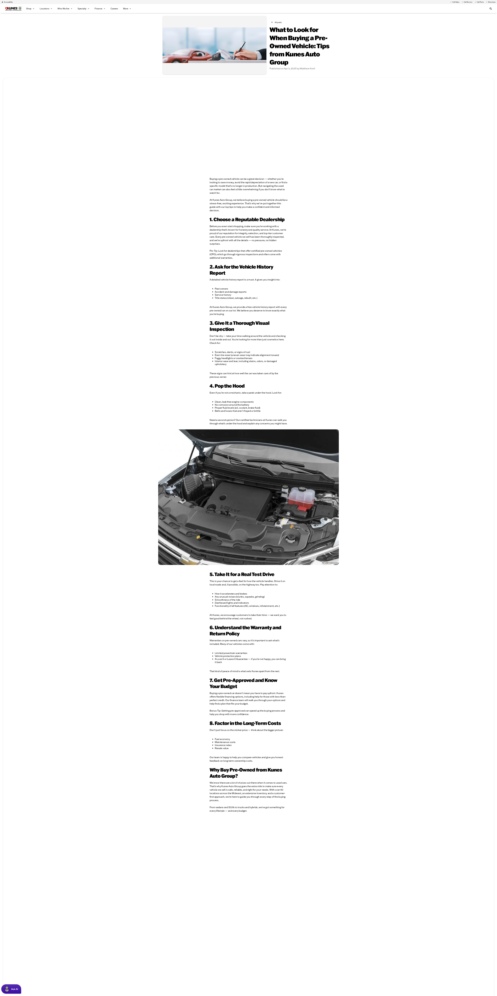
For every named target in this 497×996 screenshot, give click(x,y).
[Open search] (491, 9)
